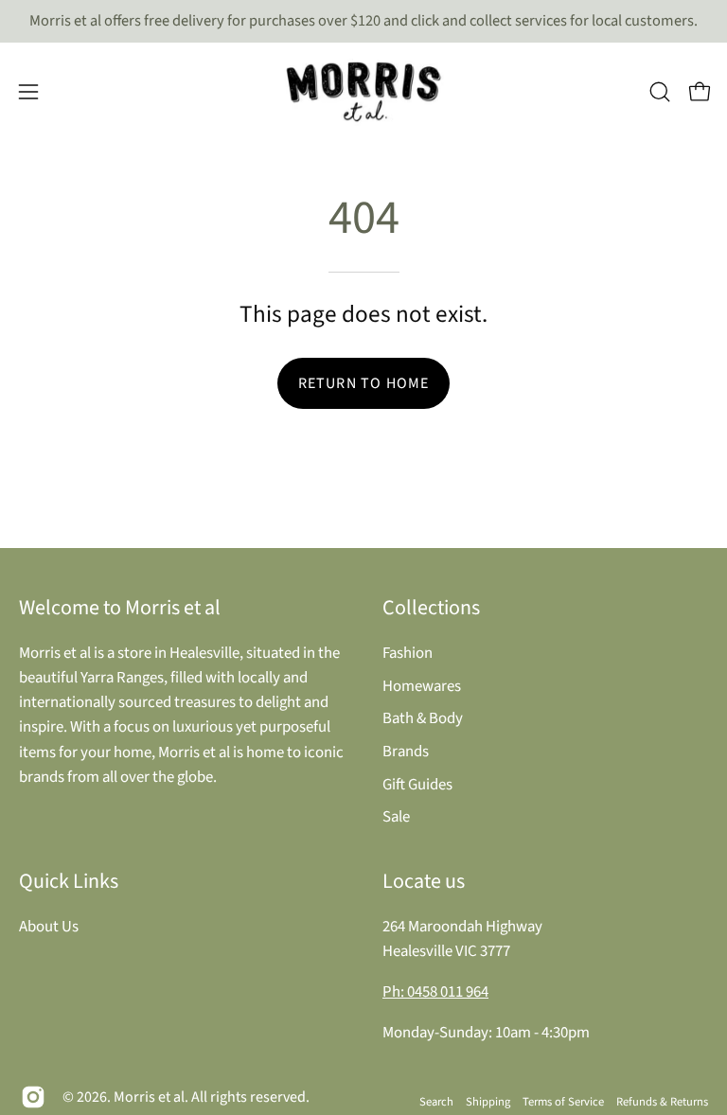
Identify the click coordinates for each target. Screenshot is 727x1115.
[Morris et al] (363, 92)
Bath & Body (422, 718)
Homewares (421, 685)
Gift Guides (417, 783)
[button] (660, 92)
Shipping (488, 1101)
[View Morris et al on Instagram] (33, 1097)
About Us (49, 926)
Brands (405, 750)
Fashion (407, 653)
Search (436, 1101)
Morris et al (149, 1097)
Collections (431, 607)
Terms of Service (563, 1101)
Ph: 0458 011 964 (435, 992)
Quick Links (68, 881)
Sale (396, 816)
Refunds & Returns (662, 1101)
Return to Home (364, 383)
